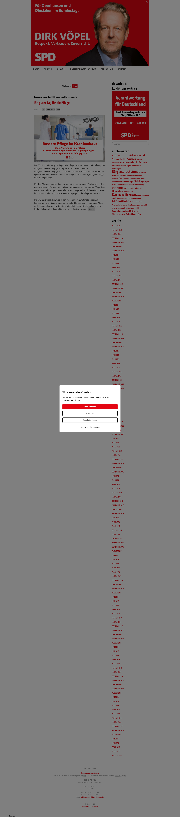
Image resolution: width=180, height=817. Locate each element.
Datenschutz (84, 427)
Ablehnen (90, 413)
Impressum (95, 427)
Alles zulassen (90, 407)
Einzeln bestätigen (90, 420)
